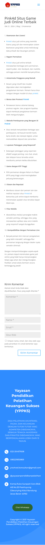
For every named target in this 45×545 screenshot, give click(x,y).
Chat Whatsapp (22, 507)
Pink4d (9, 41)
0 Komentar (26, 26)
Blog (18, 26)
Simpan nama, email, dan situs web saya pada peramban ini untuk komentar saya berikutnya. (22, 344)
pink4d (35, 93)
